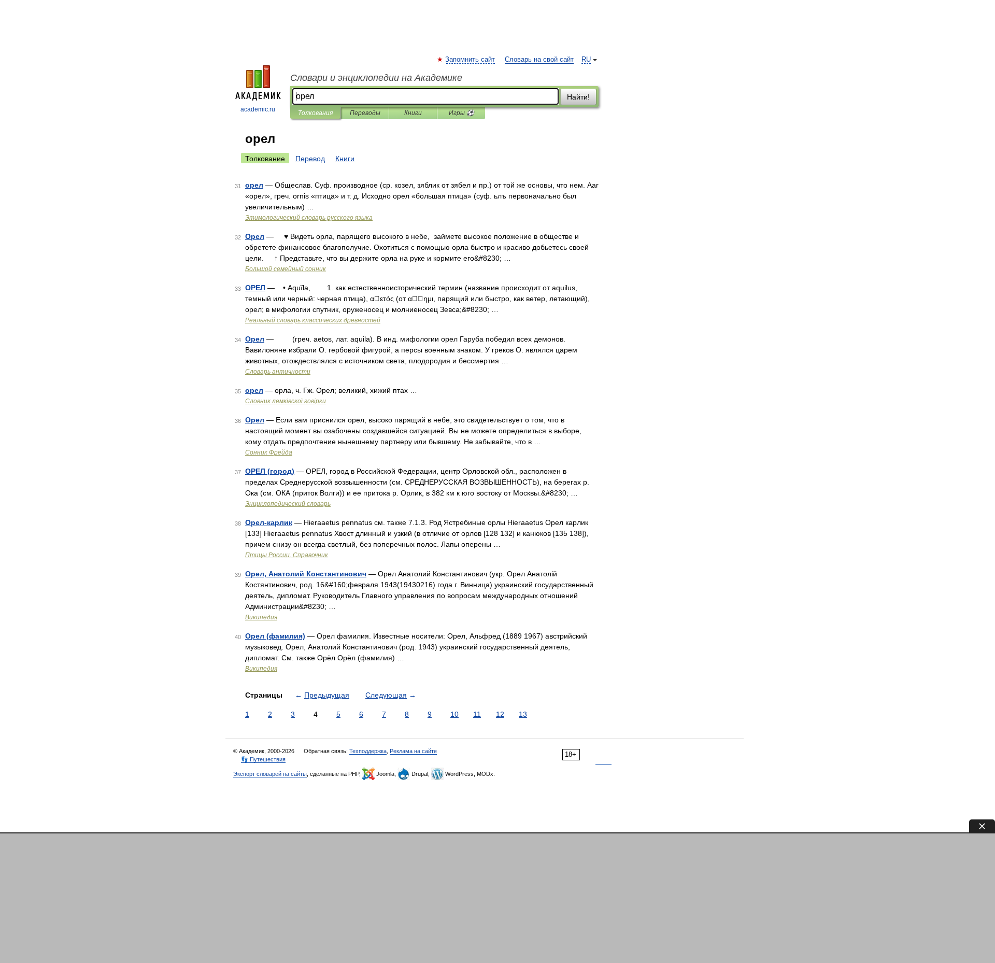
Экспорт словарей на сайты (270, 774)
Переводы (365, 113)
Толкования (315, 113)
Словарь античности (277, 371)
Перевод (310, 158)
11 (477, 714)
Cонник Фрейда (268, 452)
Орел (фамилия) (275, 636)
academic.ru (257, 109)
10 (454, 714)
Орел (254, 236)
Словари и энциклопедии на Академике (376, 78)
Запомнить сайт (470, 59)
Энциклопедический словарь (288, 503)
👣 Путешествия (263, 759)
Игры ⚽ (461, 113)
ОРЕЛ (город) (269, 471)
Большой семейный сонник (285, 269)
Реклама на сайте (413, 751)
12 (500, 714)
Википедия (261, 617)
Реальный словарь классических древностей (312, 320)
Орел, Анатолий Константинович (305, 574)
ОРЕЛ (255, 288)
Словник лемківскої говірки (285, 401)
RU (586, 59)
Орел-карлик (268, 522)
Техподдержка (368, 751)
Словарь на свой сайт (539, 59)
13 (523, 714)
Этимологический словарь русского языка (309, 217)
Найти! (578, 97)
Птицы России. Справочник (286, 555)
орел (254, 185)
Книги (413, 113)
